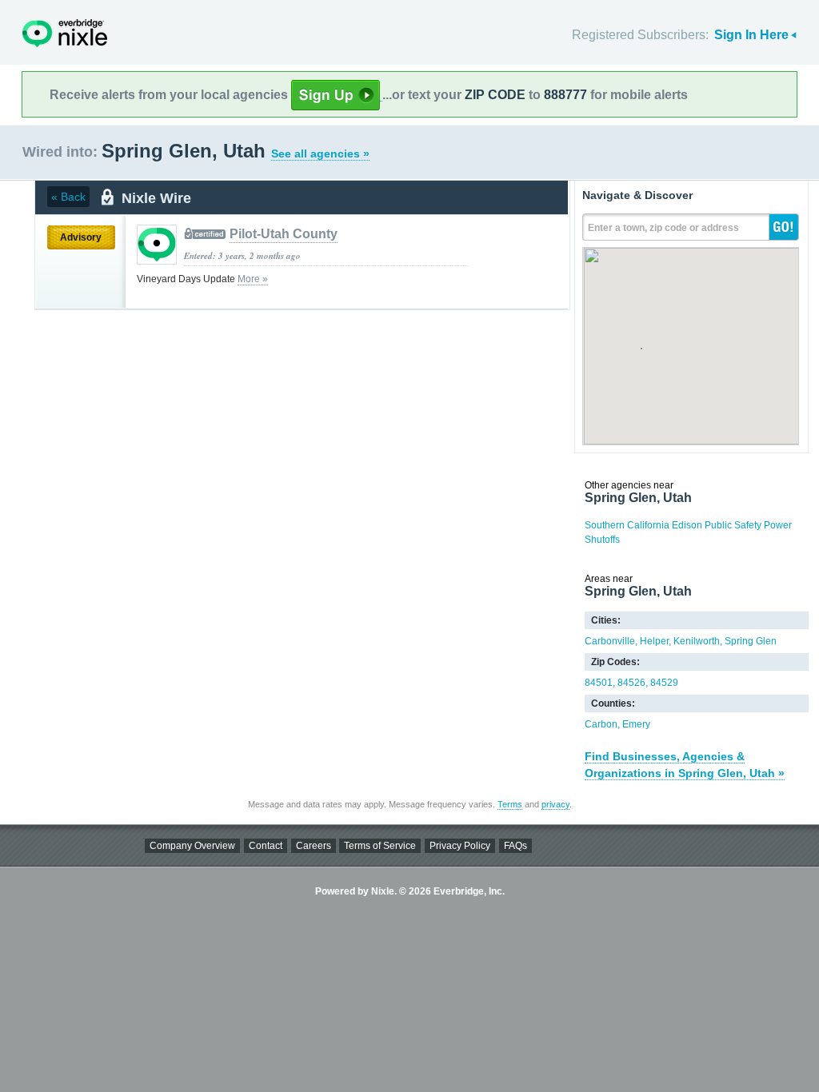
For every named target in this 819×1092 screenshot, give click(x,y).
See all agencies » (320, 153)
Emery (636, 724)
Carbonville (610, 641)
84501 (599, 682)
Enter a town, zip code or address (663, 227)
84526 (631, 682)
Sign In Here (751, 35)
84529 (664, 682)
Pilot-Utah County (284, 234)
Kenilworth (696, 641)
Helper (654, 641)
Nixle (64, 33)
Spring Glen (751, 641)
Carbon (601, 724)
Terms (509, 804)
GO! (784, 227)
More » (253, 279)
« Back (68, 196)
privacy (555, 804)
